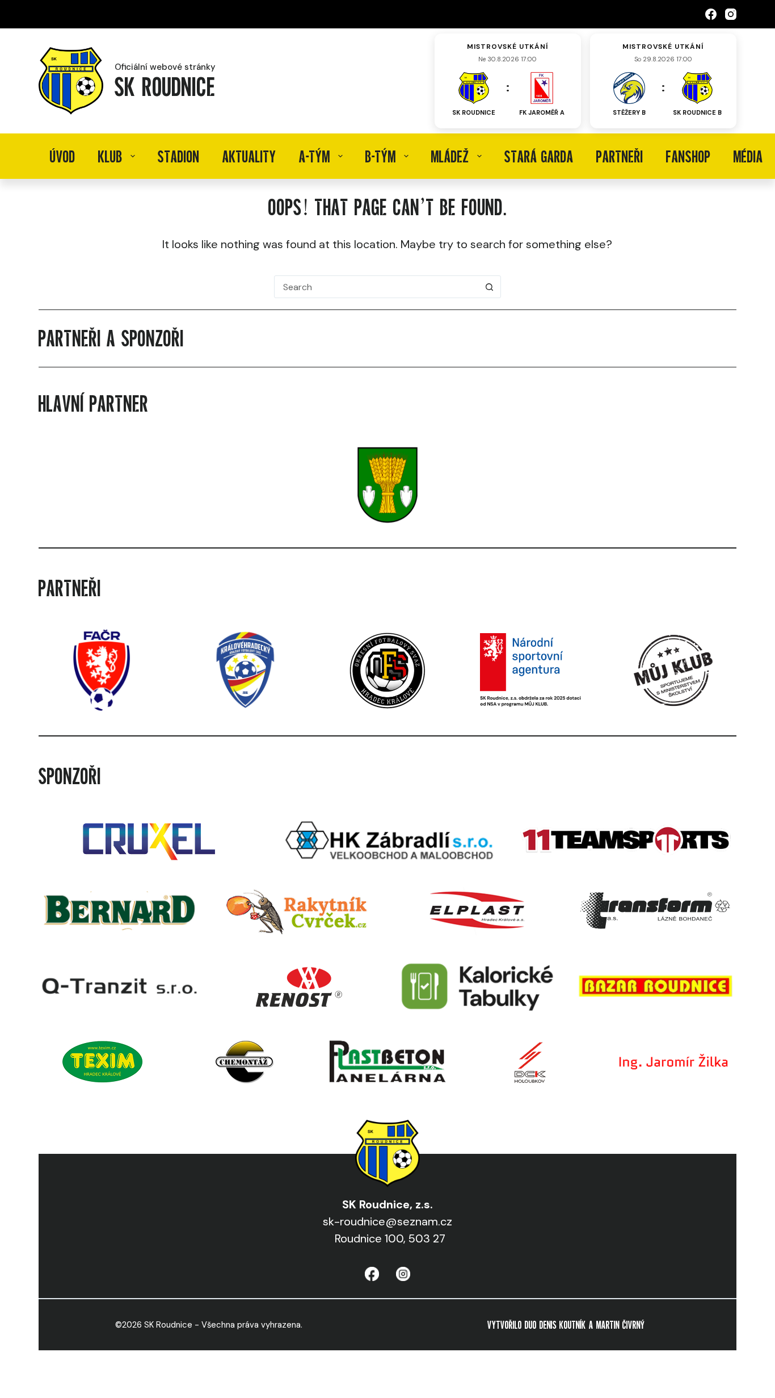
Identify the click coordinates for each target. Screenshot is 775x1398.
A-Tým (314, 156)
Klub (110, 156)
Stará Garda (539, 156)
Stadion (179, 156)
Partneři (619, 156)
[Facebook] (711, 14)
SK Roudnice (165, 86)
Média (748, 156)
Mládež (450, 156)
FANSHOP (688, 156)
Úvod (62, 156)
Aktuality (249, 156)
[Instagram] (730, 14)
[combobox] (377, 286)
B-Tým (380, 156)
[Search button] (489, 287)
